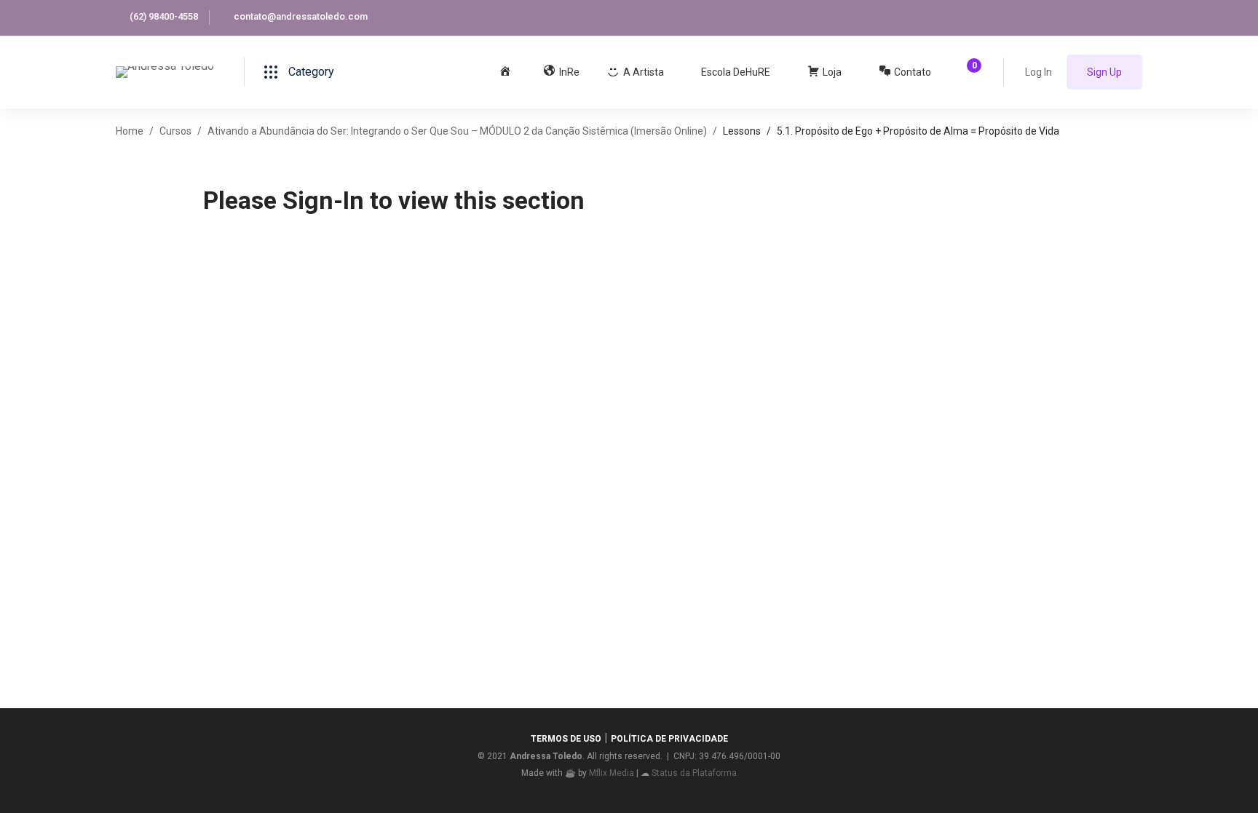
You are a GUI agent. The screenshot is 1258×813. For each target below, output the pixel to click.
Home (129, 131)
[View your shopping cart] (969, 72)
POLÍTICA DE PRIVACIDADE (669, 739)
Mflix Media (611, 773)
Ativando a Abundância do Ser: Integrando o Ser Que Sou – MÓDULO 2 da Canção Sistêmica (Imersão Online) (457, 131)
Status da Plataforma (694, 773)
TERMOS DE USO (566, 739)
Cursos (175, 131)
